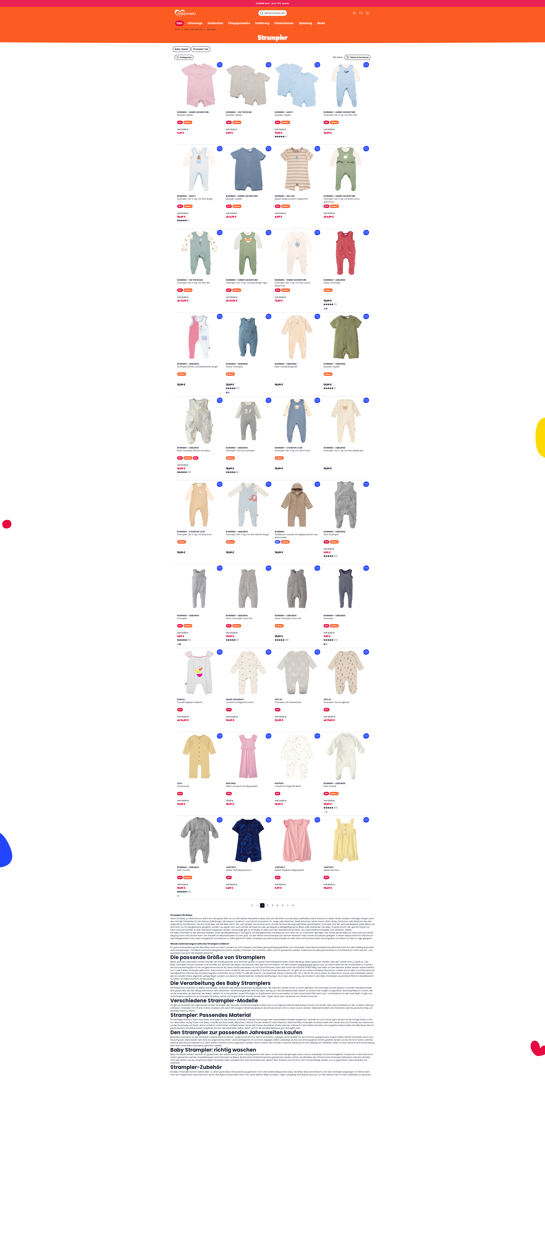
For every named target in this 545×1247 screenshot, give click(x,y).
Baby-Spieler (181, 49)
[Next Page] (288, 905)
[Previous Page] (257, 905)
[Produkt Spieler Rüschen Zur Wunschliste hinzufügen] (366, 820)
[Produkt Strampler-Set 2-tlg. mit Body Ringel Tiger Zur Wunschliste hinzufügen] (268, 232)
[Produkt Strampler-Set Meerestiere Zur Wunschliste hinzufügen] (317, 652)
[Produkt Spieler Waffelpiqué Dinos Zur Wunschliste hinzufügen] (268, 820)
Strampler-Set (200, 49)
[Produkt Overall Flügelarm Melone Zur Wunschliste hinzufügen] (220, 652)
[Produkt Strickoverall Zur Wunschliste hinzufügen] (220, 736)
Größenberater (305, 964)
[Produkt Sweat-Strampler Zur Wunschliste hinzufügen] (366, 232)
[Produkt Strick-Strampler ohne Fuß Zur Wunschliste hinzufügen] (268, 568)
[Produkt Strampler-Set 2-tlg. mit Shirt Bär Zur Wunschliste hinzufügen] (220, 232)
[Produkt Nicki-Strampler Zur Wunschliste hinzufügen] (366, 484)
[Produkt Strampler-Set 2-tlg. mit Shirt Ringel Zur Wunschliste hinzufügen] (220, 148)
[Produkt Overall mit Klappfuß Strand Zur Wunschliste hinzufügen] (268, 652)
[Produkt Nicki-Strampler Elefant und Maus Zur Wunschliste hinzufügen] (220, 400)
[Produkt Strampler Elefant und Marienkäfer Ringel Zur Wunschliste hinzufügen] (220, 316)
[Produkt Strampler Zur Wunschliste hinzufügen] (220, 568)
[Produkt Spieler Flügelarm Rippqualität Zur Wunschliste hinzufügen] (317, 820)
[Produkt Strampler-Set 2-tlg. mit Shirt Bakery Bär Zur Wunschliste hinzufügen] (366, 400)
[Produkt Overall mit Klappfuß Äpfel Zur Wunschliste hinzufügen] (317, 736)
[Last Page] (293, 905)
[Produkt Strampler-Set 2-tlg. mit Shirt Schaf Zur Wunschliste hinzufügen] (317, 400)
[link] (252, 905)
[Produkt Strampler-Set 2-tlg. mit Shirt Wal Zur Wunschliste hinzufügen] (366, 65)
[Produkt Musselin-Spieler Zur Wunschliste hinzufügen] (220, 65)
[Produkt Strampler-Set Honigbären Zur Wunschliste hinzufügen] (366, 652)
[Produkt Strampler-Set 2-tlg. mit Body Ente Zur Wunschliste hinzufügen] (220, 484)
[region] (199, 85)
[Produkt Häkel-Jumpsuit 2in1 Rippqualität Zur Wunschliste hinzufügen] (268, 736)
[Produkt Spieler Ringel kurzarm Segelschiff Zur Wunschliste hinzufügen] (317, 148)
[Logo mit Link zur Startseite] (185, 13)
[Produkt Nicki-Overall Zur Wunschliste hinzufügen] (366, 736)
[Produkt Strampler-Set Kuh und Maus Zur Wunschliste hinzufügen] (268, 400)
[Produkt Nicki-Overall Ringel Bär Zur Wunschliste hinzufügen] (317, 316)
